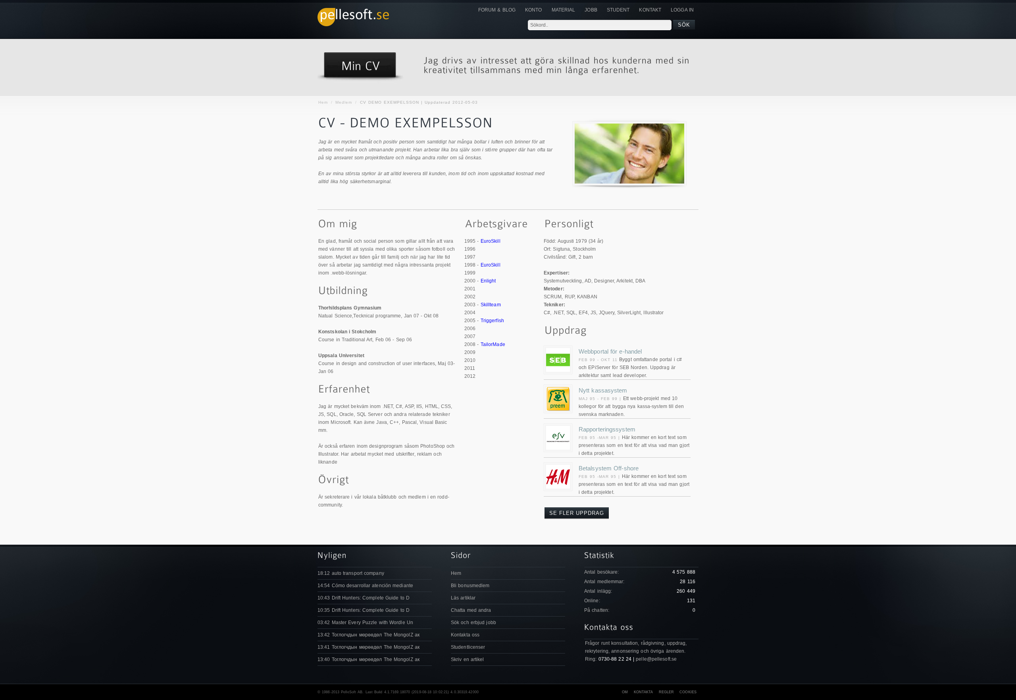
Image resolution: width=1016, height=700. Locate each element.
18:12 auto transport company (351, 573)
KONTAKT (650, 10)
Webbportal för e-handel (610, 351)
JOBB (591, 10)
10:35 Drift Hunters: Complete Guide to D (364, 610)
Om (625, 692)
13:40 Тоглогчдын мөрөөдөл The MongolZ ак (368, 659)
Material (563, 10)
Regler (666, 692)
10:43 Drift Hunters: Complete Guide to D (364, 598)
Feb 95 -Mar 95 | (600, 437)
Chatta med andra (471, 610)
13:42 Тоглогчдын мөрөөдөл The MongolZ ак (368, 635)
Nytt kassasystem (603, 390)
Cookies (688, 692)
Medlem (343, 102)
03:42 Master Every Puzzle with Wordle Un (365, 622)
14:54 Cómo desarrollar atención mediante (365, 585)
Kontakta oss (465, 635)
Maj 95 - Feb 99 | (601, 398)
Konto (533, 10)
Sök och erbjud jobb (473, 622)
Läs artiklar (463, 598)
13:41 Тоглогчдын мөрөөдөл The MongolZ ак (368, 647)
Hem (323, 102)
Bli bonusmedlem (470, 585)
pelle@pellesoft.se (656, 659)
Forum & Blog (497, 10)
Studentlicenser (468, 647)
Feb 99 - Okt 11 (598, 360)
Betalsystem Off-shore (609, 468)
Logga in (682, 10)
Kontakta (643, 692)
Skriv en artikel (467, 659)
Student (618, 10)
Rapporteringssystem (607, 429)
